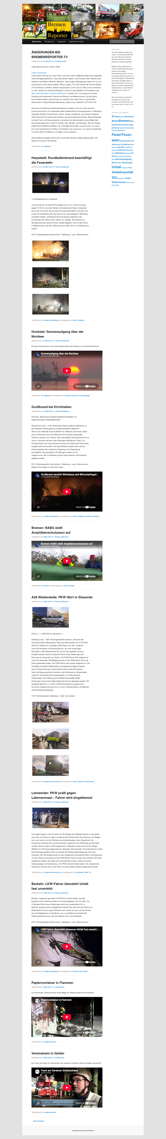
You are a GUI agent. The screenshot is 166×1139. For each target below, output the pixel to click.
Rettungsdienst (120, 156)
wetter (128, 178)
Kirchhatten (95, 516)
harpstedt (81, 320)
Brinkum (125, 124)
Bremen (47, 586)
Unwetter (124, 168)
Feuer (75, 320)
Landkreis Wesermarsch (52, 872)
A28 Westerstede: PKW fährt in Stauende (61, 597)
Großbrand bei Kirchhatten (51, 406)
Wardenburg (121, 178)
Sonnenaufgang (84, 395)
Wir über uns (49, 41)
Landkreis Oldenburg (51, 320)
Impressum (62, 41)
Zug (117, 185)
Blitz (132, 117)
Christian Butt (59, 987)
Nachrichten (36, 41)
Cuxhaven (122, 128)
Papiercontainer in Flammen (52, 982)
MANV (124, 150)
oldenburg (119, 153)
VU (83, 781)
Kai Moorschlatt (60, 61)
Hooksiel (68, 395)
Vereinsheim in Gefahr (47, 1053)
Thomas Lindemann (62, 167)
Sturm (115, 162)
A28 (75, 781)
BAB (117, 116)
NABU (72, 586)
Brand (115, 120)
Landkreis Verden (50, 1042)
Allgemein (47, 146)
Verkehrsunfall (122, 172)
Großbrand (81, 516)
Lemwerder (79, 872)
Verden (129, 168)
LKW (81, 971)
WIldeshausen (119, 182)
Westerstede (89, 781)
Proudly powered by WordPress (83, 1130)
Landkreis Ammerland (52, 781)
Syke (120, 163)
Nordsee (75, 395)
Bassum (121, 117)
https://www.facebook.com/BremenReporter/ (49, 93)
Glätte (119, 144)
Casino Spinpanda (38, 72)
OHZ (113, 153)
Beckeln (76, 971)
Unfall (79, 781)
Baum (127, 116)
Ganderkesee (125, 140)
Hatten (88, 516)
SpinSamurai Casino (76, 41)
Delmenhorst (120, 130)
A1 (113, 116)
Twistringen (127, 162)
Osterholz (128, 153)
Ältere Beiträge (37, 1121)
